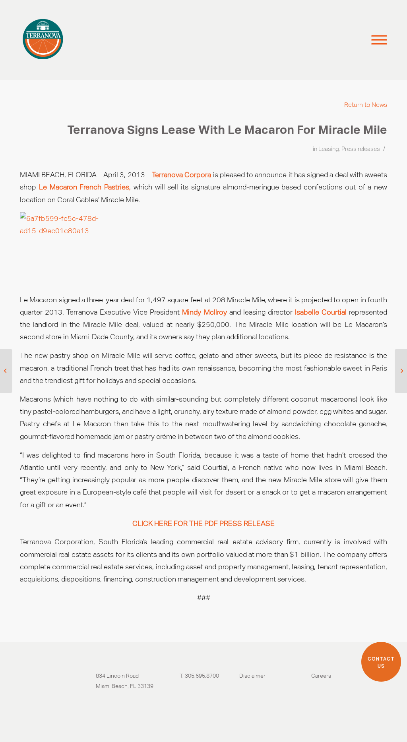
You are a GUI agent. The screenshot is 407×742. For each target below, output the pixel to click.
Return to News (365, 104)
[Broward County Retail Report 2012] (6, 371)
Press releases (360, 149)
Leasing (328, 149)
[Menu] (375, 40)
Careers (321, 675)
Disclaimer (252, 675)
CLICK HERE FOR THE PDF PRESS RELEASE (203, 523)
